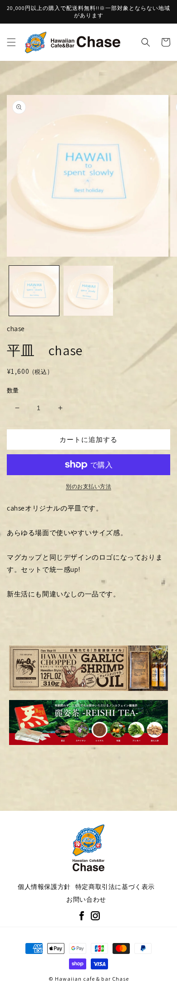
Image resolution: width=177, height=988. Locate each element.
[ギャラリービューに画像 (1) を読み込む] (34, 291)
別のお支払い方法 (88, 486)
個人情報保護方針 (44, 887)
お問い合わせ (86, 899)
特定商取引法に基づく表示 (115, 887)
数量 (13, 390)
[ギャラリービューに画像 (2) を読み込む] (88, 291)
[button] (11, 42)
